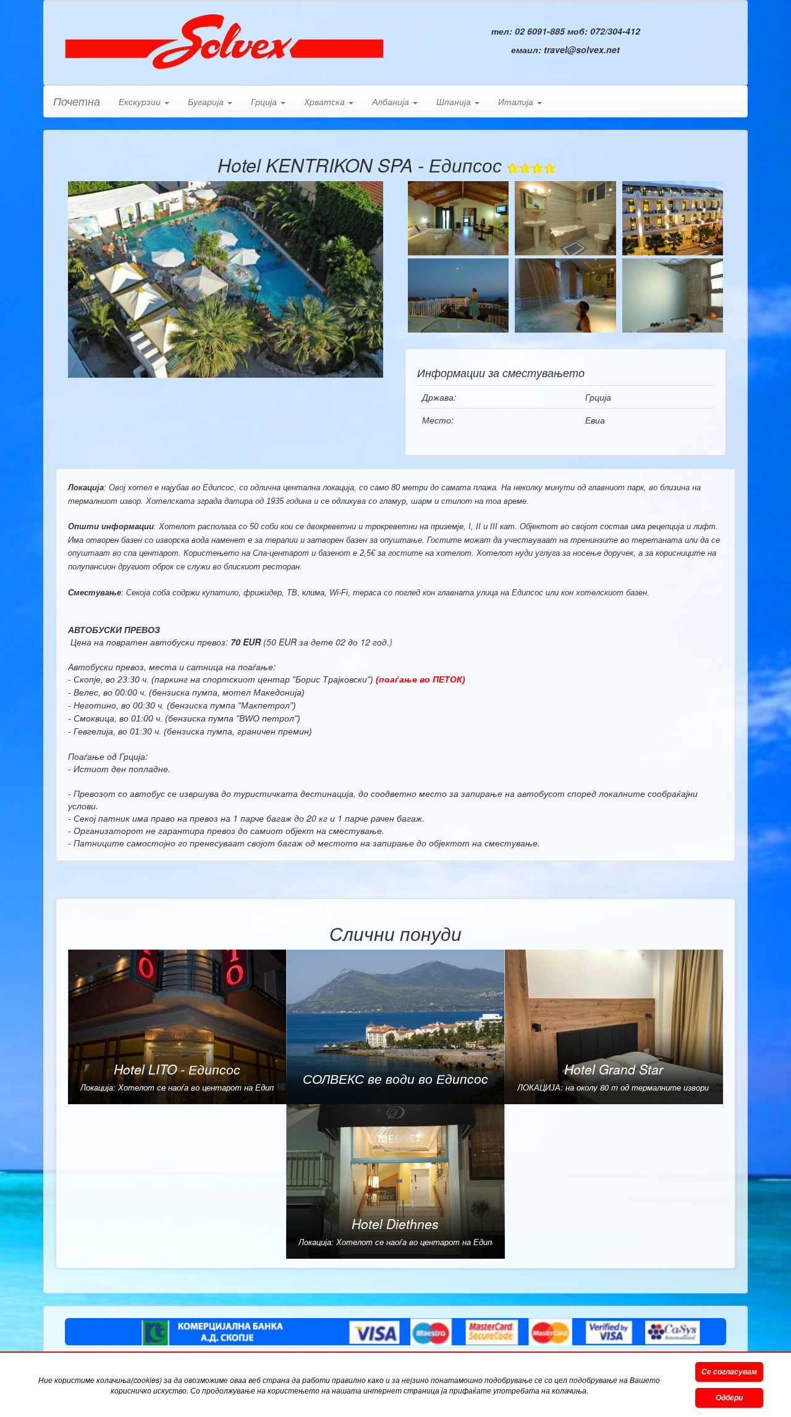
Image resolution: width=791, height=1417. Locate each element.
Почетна (76, 101)
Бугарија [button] (207, 101)
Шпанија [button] (454, 101)
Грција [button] (265, 101)
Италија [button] (517, 101)
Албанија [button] (392, 101)
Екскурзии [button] (141, 101)
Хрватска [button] (325, 101)
